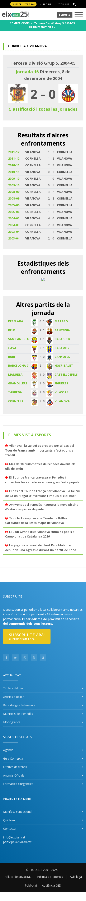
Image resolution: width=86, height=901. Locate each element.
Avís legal (76, 877)
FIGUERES (61, 383)
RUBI (11, 357)
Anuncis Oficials (13, 775)
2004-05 (13, 218)
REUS (11, 330)
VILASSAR (61, 392)
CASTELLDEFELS (66, 374)
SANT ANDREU (18, 339)
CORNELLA (16, 401)
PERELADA (15, 321)
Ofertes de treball (15, 767)
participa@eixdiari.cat (17, 842)
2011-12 (13, 152)
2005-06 (13, 205)
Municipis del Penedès (18, 714)
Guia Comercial (13, 758)
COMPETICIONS (20, 23)
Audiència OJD (51, 885)
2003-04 (13, 232)
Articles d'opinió (13, 697)
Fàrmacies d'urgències (18, 784)
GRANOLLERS (17, 383)
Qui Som (9, 820)
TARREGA (15, 392)
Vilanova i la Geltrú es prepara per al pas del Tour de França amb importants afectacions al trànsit (39, 450)
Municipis (45, 4)
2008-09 (13, 192)
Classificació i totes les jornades (43, 109)
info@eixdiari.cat (14, 837)
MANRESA (15, 374)
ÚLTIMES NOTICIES (41, 27)
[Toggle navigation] (78, 15)
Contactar (9, 829)
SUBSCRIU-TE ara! (23, 4)
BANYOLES (62, 357)
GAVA (12, 348)
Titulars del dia (13, 688)
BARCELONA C (18, 365)
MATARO (61, 321)
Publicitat (31, 885)
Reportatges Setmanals (19, 705)
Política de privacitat (17, 877)
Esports (64, 15)
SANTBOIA (62, 330)
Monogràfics (11, 722)
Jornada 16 (27, 71)
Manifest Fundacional (17, 812)
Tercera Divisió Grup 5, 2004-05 (54, 23)
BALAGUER (62, 339)
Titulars (63, 4)
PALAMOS (62, 348)
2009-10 (13, 178)
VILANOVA (62, 401)
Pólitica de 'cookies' (50, 877)
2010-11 (13, 165)
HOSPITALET (64, 365)
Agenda (8, 750)
